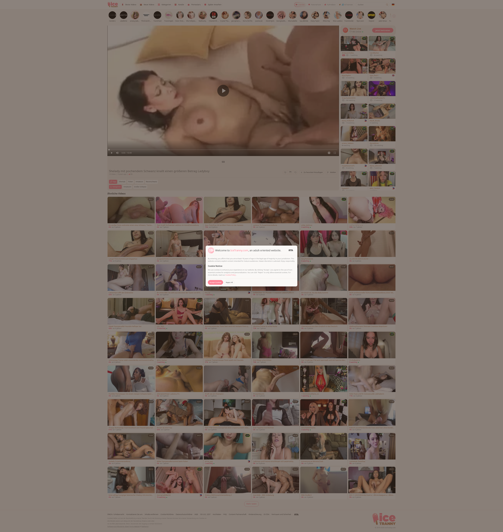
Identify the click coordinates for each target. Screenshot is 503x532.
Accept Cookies (215, 282)
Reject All (229, 282)
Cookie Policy (230, 275)
